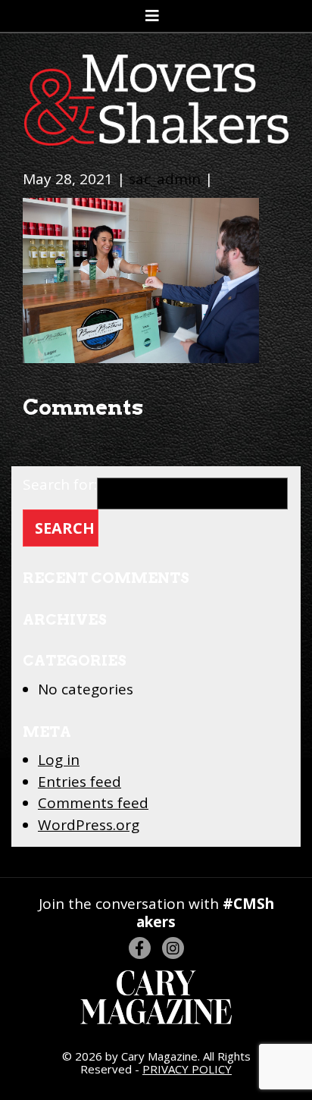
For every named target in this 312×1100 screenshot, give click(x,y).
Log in (59, 759)
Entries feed (79, 781)
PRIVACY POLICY (187, 1068)
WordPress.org (88, 825)
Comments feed (93, 803)
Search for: (60, 486)
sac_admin (165, 179)
